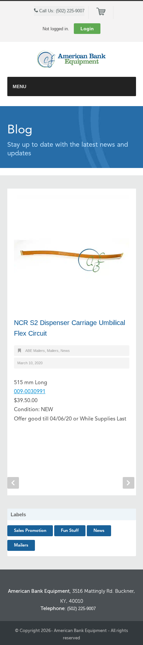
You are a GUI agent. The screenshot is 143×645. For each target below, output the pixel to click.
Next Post (128, 483)
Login (87, 28)
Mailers (53, 351)
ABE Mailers (35, 351)
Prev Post (13, 483)
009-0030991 (30, 392)
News (65, 351)
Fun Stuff (70, 531)
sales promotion (30, 531)
